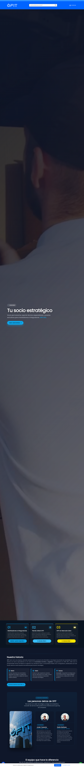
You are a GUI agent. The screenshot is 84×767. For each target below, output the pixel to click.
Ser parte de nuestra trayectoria (15, 684)
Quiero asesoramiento (14, 322)
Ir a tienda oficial (41, 641)
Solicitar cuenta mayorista (17, 641)
